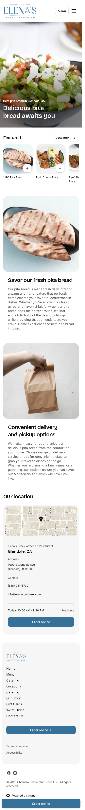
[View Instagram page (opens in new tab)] (15, 773)
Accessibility (14, 752)
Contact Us (14, 716)
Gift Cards (14, 704)
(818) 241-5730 (18, 586)
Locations (13, 686)
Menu (62, 11)
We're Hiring (15, 710)
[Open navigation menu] (74, 11)
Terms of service (17, 746)
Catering (12, 680)
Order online (41, 622)
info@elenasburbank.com (24, 595)
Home (10, 668)
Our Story (13, 698)
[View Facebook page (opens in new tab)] (8, 773)
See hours (67, 610)
